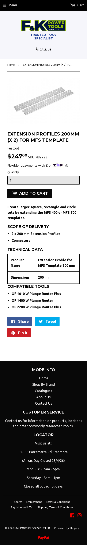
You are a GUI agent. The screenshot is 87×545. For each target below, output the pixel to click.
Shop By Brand (43, 384)
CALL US (45, 49)
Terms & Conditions (58, 501)
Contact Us (43, 403)
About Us (43, 397)
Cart (80, 5)
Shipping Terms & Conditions (55, 507)
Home (11, 64)
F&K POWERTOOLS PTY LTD (32, 528)
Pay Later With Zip (22, 507)
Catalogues (43, 391)
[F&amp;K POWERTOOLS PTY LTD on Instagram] (79, 516)
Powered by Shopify (66, 528)
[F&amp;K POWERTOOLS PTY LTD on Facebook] (72, 516)
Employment (34, 501)
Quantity (13, 172)
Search (18, 501)
